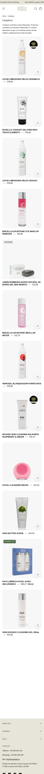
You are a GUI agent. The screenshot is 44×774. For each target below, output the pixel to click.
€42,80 (10, 635)
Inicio (4, 16)
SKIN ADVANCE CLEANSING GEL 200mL (20, 632)
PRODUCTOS (6, 723)
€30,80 (10, 82)
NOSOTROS (6, 731)
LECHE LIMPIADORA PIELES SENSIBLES (21, 79)
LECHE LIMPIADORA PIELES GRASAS (19, 181)
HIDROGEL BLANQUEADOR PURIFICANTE (21, 384)
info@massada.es (13, 759)
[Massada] (22, 8)
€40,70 (32, 437)
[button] (35, 8)
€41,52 (36, 485)
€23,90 (35, 285)
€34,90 (28, 132)
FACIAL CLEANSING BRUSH (15, 485)
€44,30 (31, 533)
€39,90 (10, 386)
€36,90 (20, 234)
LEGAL (4, 739)
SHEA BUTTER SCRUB (12, 533)
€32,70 (17, 335)
